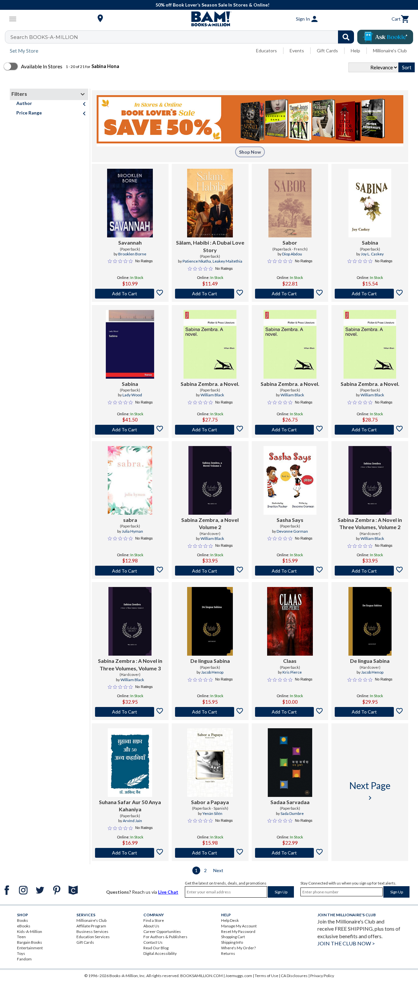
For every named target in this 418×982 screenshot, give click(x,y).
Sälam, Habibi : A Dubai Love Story (210, 246)
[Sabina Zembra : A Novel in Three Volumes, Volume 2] (370, 480)
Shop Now (250, 152)
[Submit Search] (346, 36)
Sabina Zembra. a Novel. (210, 384)
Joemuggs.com (238, 975)
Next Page (370, 791)
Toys (21, 953)
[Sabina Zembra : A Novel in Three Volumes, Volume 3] (130, 621)
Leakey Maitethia (227, 261)
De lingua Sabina (210, 661)
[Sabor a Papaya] (209, 763)
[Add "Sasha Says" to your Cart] (290, 571)
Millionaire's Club (390, 50)
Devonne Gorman (292, 531)
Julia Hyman (132, 531)
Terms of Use (266, 975)
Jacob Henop (212, 672)
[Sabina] (370, 203)
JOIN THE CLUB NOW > (346, 943)
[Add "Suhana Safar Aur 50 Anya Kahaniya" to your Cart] (130, 853)
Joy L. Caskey (372, 253)
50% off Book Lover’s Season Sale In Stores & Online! (212, 5)
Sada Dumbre (292, 813)
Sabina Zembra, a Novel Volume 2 (210, 523)
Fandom (24, 958)
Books (22, 920)
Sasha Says (290, 520)
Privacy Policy (322, 975)
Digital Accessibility (160, 953)
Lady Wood (132, 394)
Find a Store (153, 920)
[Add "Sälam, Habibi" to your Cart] (210, 294)
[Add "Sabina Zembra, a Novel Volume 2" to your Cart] (210, 571)
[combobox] (183, 37)
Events (297, 50)
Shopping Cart (233, 936)
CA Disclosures (294, 975)
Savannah (130, 242)
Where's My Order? (238, 947)
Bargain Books (29, 942)
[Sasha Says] (290, 480)
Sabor (289, 242)
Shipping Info (232, 942)
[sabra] (130, 480)
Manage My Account (239, 925)
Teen (21, 936)
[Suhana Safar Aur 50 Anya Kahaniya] (130, 763)
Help (355, 50)
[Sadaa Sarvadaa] (290, 763)
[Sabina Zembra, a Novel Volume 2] (210, 480)
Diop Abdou (292, 253)
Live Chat (168, 892)
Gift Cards (327, 50)
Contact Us (153, 942)
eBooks (23, 925)
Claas (290, 661)
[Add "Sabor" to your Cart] (290, 294)
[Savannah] (129, 203)
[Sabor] (290, 203)
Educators (266, 50)
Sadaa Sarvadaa (290, 802)
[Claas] (289, 621)
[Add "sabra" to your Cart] (130, 571)
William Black (212, 394)
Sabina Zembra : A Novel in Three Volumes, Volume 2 (370, 523)
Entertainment (30, 947)
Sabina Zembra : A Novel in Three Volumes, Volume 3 (130, 664)
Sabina (370, 242)
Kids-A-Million (29, 931)
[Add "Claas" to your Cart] (290, 712)
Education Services (93, 936)
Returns (228, 953)
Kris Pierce (292, 672)
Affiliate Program (91, 925)
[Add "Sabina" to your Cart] (370, 294)
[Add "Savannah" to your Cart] (130, 294)
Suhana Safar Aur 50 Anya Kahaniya (130, 805)
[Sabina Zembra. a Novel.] (210, 344)
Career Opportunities (162, 931)
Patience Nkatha (197, 261)
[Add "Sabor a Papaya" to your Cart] (210, 853)
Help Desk (230, 920)
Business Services (92, 931)
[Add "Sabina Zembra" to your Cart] (370, 571)
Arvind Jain (132, 820)
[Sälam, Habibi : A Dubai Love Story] (209, 203)
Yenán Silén (212, 813)
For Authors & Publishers (165, 936)
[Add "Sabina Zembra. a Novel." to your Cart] (210, 430)
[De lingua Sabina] (209, 621)
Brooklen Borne (132, 253)
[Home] (209, 18)
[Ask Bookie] (385, 37)
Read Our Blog (156, 947)
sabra (130, 520)
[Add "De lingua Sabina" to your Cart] (210, 712)
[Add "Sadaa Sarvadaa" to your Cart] (290, 853)
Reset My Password (238, 931)
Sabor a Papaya (210, 802)
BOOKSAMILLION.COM (201, 975)
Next (218, 870)
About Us (151, 925)
